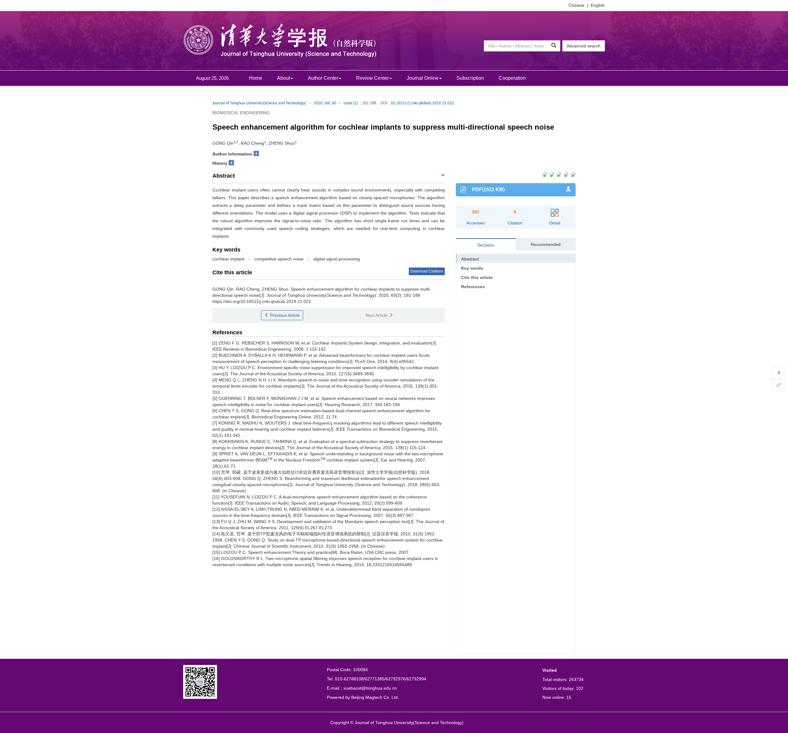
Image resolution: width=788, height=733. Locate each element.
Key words (472, 268)
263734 (576, 679)
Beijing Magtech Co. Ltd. (375, 697)
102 (579, 688)
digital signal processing (336, 258)
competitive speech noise (279, 258)
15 (568, 697)
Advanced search (584, 45)
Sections (485, 245)
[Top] (779, 373)
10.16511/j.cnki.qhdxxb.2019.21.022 (422, 103)
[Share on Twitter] (551, 173)
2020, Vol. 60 (325, 103)
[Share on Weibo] (558, 173)
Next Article (377, 315)
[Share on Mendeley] (573, 173)
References (473, 286)
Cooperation (512, 78)
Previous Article (284, 315)
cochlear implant (228, 258)
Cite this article (477, 277)
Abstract (470, 258)
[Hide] (779, 385)
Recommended (546, 244)
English (598, 5)
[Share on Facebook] (544, 173)
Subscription (470, 78)
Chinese (577, 5)
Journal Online (423, 78)
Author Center (323, 78)
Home (255, 78)
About (283, 78)
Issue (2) (351, 103)
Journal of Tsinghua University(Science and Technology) (259, 103)
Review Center (372, 78)
